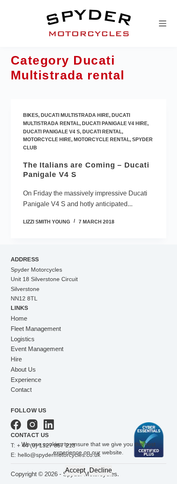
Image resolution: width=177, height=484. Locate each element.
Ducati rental (102, 132)
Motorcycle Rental (102, 139)
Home (19, 318)
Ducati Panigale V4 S (51, 132)
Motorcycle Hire (47, 139)
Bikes (30, 115)
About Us (23, 369)
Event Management (37, 348)
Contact (21, 389)
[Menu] (162, 23)
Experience (26, 379)
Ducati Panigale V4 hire (114, 123)
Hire (16, 359)
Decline (100, 470)
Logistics (23, 338)
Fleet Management (36, 328)
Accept (75, 470)
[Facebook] (16, 424)
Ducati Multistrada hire (75, 115)
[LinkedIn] (49, 424)
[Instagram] (32, 424)
